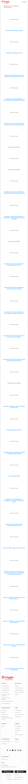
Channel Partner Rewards (7, 701)
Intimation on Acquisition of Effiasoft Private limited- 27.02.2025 (14, 264)
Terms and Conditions (18, 777)
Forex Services (18, 716)
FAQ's (16, 732)
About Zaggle (18, 726)
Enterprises (4, 743)
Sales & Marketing (19, 690)
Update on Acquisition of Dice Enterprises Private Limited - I (14, 598)
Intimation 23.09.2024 (14, 147)
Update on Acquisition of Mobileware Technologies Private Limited (14, 288)
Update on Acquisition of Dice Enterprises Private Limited (14, 621)
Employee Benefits (6, 690)
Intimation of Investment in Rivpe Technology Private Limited (14, 525)
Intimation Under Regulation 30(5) (14, 30)
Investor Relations (19, 734)
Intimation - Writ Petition (14, 383)
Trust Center (18, 730)
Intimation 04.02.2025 (14, 169)
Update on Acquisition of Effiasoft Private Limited (14, 645)
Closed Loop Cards (19, 714)
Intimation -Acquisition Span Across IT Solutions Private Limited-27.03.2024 (14, 76)
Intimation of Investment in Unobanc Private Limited (14, 669)
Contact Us (17, 728)
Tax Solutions (4, 692)
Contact (17, 741)
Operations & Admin (19, 692)
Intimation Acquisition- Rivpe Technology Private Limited (14, 407)
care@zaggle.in (5, 765)
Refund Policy (17, 774)
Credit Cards (18, 712)
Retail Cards (4, 710)
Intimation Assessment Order (14, 430)
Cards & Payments (6, 688)
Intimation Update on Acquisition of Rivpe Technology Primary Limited (14, 453)
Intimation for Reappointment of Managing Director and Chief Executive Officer (14, 500)
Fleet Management (6, 703)
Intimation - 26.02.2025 (14, 241)
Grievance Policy (8, 774)
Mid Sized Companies (6, 741)
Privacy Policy (8, 777)
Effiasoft (3, 712)
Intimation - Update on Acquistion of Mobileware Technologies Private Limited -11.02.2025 (14, 218)
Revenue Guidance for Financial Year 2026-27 (14, 548)
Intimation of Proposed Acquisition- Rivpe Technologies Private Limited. (14, 360)
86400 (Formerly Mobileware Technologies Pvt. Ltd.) (7, 718)
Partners (17, 694)
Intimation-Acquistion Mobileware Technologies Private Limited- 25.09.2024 (14, 99)
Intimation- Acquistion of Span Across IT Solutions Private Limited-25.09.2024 (14, 124)
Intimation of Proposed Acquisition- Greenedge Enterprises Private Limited (14, 312)
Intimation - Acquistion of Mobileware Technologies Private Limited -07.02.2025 (14, 192)
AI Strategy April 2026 (14, 476)
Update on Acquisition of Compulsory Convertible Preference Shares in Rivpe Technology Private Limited (14, 573)
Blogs (3, 726)
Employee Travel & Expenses (6, 698)
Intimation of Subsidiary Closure (14, 53)
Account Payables (5, 685)
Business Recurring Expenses (6, 695)
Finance (16, 685)
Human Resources (19, 688)
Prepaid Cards (18, 710)
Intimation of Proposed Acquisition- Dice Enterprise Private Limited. (14, 336)
